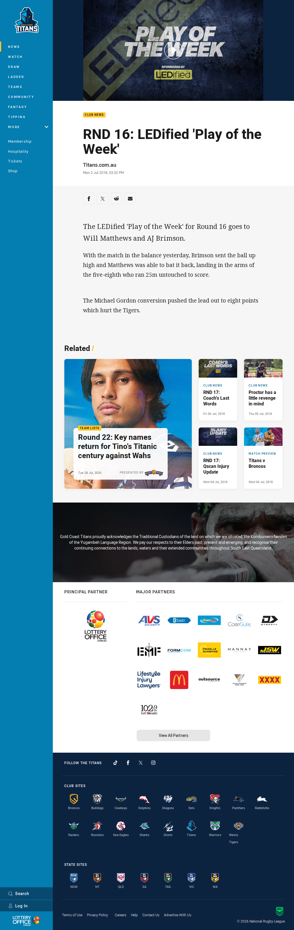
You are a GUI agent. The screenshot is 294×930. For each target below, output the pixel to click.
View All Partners (173, 735)
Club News (94, 115)
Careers (120, 915)
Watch (15, 56)
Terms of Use (72, 915)
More (14, 127)
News (14, 46)
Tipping (17, 117)
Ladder (16, 76)
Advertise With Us (177, 915)
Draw (14, 66)
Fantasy (17, 107)
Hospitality (18, 151)
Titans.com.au (99, 164)
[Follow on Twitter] (140, 763)
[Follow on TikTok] (115, 763)
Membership (20, 141)
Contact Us (150, 915)
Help (134, 915)
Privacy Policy (97, 915)
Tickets (15, 161)
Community (21, 97)
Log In (21, 906)
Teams (15, 87)
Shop (13, 170)
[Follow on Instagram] (153, 763)
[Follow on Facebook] (128, 763)
